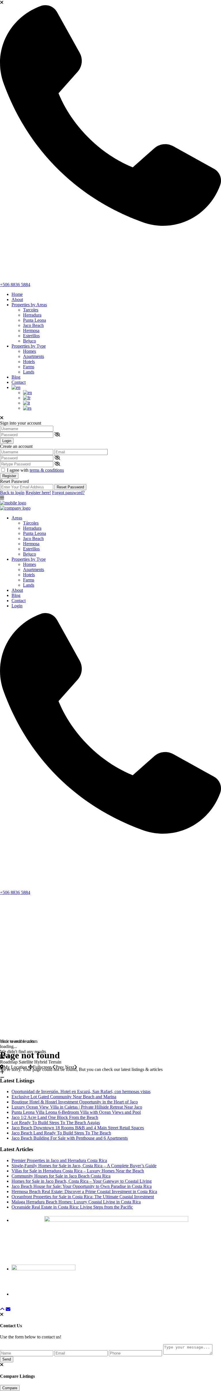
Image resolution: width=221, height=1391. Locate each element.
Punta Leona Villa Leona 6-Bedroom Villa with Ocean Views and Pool (76, 1112)
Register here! (38, 492)
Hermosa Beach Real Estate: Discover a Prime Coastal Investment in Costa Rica (84, 1191)
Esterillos (31, 335)
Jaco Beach (33, 325)
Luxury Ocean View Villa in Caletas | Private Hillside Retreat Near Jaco (77, 1107)
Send (6, 1359)
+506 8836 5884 (15, 284)
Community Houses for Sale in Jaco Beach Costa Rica (61, 1176)
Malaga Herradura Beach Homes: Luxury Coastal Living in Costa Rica (76, 1201)
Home (17, 294)
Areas (17, 517)
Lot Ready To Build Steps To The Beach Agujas (56, 1122)
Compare (9, 1388)
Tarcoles (30, 309)
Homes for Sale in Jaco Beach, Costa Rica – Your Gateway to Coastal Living (82, 1181)
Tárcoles (31, 523)
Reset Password (70, 487)
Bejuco (29, 340)
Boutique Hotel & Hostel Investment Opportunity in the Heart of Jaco (75, 1101)
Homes (29, 351)
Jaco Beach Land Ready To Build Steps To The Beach (61, 1132)
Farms (28, 366)
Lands (28, 371)
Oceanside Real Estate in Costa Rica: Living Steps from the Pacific (72, 1207)
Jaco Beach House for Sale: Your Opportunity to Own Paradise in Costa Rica (82, 1186)
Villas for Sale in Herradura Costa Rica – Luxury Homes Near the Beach (78, 1170)
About (17, 299)
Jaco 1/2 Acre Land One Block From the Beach (55, 1117)
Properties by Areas (29, 304)
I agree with (35, 470)
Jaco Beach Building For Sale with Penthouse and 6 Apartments (70, 1138)
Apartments (33, 356)
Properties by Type (29, 346)
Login (6, 441)
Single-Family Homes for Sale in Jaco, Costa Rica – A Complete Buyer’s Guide (84, 1165)
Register (9, 476)
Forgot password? (68, 492)
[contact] (8, 1309)
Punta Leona (34, 320)
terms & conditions (47, 470)
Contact (19, 382)
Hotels (29, 361)
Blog (16, 377)
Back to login (12, 492)
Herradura (32, 315)
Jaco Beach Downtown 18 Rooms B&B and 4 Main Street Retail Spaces (78, 1127)
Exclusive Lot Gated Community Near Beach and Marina (64, 1096)
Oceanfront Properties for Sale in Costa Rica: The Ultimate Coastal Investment (83, 1196)
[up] (2, 1309)
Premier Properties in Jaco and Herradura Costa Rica (59, 1160)
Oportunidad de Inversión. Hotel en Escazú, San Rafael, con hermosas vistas (81, 1091)
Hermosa (31, 330)
